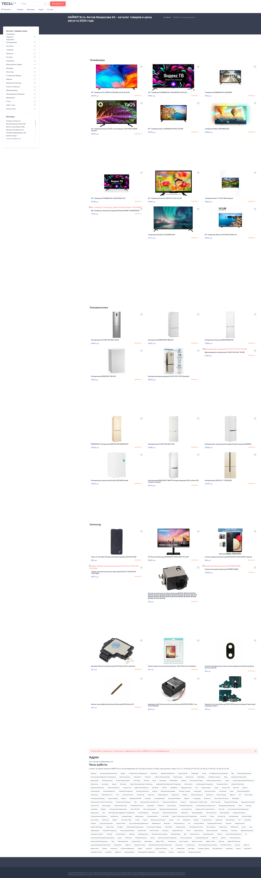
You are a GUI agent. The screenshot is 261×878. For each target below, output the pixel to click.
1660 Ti (188, 830)
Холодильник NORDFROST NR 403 (103, 376)
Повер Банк (181, 852)
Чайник (123, 798)
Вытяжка (236, 787)
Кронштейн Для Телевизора (167, 838)
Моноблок (155, 787)
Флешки (146, 780)
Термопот (148, 777)
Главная (20, 9)
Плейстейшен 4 (163, 795)
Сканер (104, 848)
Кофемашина (156, 823)
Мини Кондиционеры (244, 773)
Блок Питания (154, 830)
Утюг (196, 787)
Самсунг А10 (95, 805)
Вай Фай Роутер (226, 845)
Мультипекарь (221, 795)
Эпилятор (234, 830)
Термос (140, 848)
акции (227, 780)
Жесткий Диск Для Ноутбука (207, 845)
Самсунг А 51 (127, 787)
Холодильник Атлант (196, 827)
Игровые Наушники (194, 852)
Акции (40, 9)
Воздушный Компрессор (227, 805)
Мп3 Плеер (168, 827)
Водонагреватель (109, 791)
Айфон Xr (246, 845)
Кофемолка (186, 820)
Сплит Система (216, 802)
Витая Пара (248, 795)
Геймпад (132, 834)
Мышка (238, 848)
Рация (204, 773)
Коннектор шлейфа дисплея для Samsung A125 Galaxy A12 (112, 704)
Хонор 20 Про (171, 805)
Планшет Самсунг (184, 791)
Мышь (226, 777)
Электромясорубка (243, 791)
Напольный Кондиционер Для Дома (102, 838)
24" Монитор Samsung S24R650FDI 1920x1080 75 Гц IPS (168, 557)
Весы (154, 780)
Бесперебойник (159, 798)
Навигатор (105, 820)
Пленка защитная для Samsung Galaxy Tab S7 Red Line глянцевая (172, 666)
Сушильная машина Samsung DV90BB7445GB (221, 569)
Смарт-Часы (10, 105)
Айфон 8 (232, 795)
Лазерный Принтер (202, 838)
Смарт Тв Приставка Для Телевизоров (184, 816)
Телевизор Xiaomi (222, 784)
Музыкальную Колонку (158, 820)
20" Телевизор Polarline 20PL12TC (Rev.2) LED (165, 198)
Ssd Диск (120, 827)
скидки (171, 820)
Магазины (31, 9)
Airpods (219, 834)
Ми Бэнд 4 (207, 798)
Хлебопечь (154, 773)
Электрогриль (95, 791)
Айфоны (103, 809)
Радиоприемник (208, 834)
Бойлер (154, 791)
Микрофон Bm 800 (135, 798)
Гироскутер (94, 784)
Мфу (232, 773)
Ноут (250, 827)
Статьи (50, 9)
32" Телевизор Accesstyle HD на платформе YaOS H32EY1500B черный (114, 129)
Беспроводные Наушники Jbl (205, 805)
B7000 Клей (234, 827)
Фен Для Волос (217, 848)
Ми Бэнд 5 (123, 784)
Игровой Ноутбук (139, 845)
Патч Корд (136, 780)
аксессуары (94, 820)
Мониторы (128, 838)
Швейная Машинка (247, 830)
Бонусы (171, 852)
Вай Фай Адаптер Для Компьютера (160, 845)
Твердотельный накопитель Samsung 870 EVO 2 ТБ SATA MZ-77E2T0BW (113, 572)
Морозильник (198, 830)
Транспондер (177, 777)
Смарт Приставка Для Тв (234, 834)
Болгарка (165, 830)
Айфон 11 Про (160, 841)
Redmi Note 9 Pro (107, 795)
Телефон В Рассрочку (126, 791)
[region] (21, 129)
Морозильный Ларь (120, 805)
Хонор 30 (203, 816)
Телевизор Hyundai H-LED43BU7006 (161, 235)
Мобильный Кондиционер (135, 827)
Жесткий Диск (224, 812)
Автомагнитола (211, 812)
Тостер (137, 820)
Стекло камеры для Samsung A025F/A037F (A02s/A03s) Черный (228, 557)
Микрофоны (118, 845)
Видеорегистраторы (248, 802)
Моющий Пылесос (141, 838)
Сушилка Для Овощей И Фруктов (243, 780)
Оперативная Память (123, 780)
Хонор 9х (229, 823)
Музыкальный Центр (97, 787)
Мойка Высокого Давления (146, 852)
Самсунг (93, 823)
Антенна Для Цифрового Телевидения (103, 777)
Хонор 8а (148, 798)
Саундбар (94, 809)
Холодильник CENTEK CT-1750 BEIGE (218, 480)
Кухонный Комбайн (174, 798)
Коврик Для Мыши (96, 827)
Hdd (103, 812)
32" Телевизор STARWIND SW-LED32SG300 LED (108, 198)
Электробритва (143, 812)
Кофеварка (195, 773)
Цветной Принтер (113, 787)
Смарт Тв (215, 838)
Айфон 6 (187, 798)
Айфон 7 (115, 820)
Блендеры (162, 780)
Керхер (196, 820)
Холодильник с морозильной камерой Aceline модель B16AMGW (228, 444)
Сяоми (216, 787)
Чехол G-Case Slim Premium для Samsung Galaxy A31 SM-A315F (114, 557)
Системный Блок (186, 809)
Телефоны (162, 852)
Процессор (155, 812)
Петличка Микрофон (127, 848)
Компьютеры (142, 830)
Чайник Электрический (162, 777)
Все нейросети (57, 4)
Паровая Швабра (197, 812)
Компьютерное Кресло (170, 812)
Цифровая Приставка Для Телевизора (168, 784)
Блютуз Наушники (186, 838)
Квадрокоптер (240, 823)
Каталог (7, 9)
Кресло (245, 787)
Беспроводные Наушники (204, 784)
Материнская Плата (137, 805)
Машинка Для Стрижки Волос (205, 809)
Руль (117, 795)
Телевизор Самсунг (239, 812)
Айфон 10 (118, 852)
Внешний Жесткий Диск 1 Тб (149, 802)
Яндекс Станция (197, 841)
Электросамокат (124, 777)
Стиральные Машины (98, 798)
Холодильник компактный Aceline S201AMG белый (109, 480)
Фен (135, 802)
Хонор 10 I (149, 848)
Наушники (229, 848)
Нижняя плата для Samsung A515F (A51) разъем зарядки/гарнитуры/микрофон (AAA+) (230, 705)
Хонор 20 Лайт (135, 809)
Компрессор (190, 777)
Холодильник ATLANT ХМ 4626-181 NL (105, 340)
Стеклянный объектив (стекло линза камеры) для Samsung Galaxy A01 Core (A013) (229, 667)
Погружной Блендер (231, 802)
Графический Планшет (214, 823)
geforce (223, 838)
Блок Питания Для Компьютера (238, 809)
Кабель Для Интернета (214, 780)
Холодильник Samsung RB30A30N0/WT (219, 340)
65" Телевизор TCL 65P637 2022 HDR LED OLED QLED (110, 92)
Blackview (167, 823)
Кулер (120, 838)
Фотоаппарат (211, 827)
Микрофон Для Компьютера (168, 809)
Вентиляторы (230, 820)
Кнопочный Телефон (196, 780)
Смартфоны (201, 777)
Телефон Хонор (181, 827)
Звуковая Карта (143, 834)
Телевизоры (172, 841)
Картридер (197, 791)
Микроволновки (107, 780)
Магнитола (209, 795)
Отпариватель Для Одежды (219, 773)
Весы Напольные (212, 830)
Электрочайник (199, 823)
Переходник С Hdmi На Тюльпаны (102, 802)
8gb (185, 834)
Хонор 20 (221, 809)
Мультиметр (188, 784)
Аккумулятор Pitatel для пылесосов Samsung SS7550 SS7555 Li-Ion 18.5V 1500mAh (172, 705)
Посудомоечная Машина (99, 816)
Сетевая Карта (121, 834)
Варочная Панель (161, 848)
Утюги (8, 101)
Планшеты (113, 848)
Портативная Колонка (221, 798)
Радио (145, 820)
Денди (114, 784)
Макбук (184, 795)
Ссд (172, 848)
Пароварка (150, 805)
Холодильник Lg (179, 823)
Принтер (221, 841)
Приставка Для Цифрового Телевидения (121, 812)
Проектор (151, 795)
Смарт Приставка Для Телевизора (141, 784)
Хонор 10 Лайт (121, 823)
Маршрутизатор (186, 787)
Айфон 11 (128, 845)
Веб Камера (148, 841)
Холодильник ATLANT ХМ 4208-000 (161, 444)
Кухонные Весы (129, 852)
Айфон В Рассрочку (234, 841)
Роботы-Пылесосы (13, 87)
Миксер (183, 780)
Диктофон (191, 848)
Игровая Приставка (237, 784)
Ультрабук (247, 820)
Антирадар (197, 798)
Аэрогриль (219, 820)
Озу (189, 823)
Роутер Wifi (164, 816)
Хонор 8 (237, 845)
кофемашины (95, 830)
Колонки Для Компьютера (108, 773)
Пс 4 (240, 795)
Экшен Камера (113, 798)
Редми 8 (183, 802)
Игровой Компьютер (186, 805)
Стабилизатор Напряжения (138, 773)
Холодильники (233, 816)
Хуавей (123, 773)
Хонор (244, 827)
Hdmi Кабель (174, 780)
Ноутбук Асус (190, 845)
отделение (222, 791)
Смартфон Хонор (96, 852)
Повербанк (174, 787)
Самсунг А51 (226, 787)
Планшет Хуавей (203, 848)
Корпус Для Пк (183, 773)
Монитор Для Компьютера (118, 809)
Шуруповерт (95, 780)
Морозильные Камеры (168, 791)
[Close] (255, 751)
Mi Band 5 (161, 805)
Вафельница (139, 816)
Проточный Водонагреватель (138, 823)
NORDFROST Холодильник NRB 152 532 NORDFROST (110, 444)
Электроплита (194, 834)
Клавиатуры (181, 848)
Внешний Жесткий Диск (160, 834)
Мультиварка (106, 805)
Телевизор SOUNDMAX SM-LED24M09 (218, 92)
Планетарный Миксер (127, 830)
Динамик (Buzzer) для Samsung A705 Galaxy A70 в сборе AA (113, 666)
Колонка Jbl (221, 816)
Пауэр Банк (175, 795)
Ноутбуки (108, 852)
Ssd (178, 820)
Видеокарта (95, 812)
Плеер (212, 816)
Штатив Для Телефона (154, 827)
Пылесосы (224, 830)
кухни (232, 791)
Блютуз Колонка (210, 791)
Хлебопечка (114, 816)
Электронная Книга (142, 791)
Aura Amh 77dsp (126, 820)
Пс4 (239, 820)
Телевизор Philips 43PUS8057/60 (217, 129)
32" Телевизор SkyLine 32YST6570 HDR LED (221, 235)
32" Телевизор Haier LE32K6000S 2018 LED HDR (165, 129)
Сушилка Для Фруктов (169, 802)
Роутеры (248, 805)
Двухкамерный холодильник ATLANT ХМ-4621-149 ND (225, 352)
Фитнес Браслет (234, 838)
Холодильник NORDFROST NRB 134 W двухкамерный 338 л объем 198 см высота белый (173, 481)
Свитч (240, 805)
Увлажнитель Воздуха (123, 802)
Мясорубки (235, 798)
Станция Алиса (207, 820)
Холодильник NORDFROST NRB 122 (160, 340)
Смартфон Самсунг (97, 834)
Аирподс (94, 773)
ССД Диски (10, 61)
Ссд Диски (105, 784)
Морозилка (179, 845)
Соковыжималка (152, 816)
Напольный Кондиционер (99, 841)
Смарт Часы (110, 827)
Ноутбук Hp (140, 795)
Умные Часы (94, 848)
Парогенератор (123, 841)
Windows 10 (184, 812)
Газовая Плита (136, 841)
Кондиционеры (127, 816)
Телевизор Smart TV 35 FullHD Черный (219, 198)
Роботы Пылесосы (197, 795)
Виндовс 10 (247, 848)
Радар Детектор (177, 830)
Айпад (152, 838)
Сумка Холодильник (106, 823)
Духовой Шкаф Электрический (101, 845)
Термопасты (223, 827)
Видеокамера (206, 787)
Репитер (109, 834)
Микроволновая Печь (168, 773)
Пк (246, 834)
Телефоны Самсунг (214, 777)
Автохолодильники (149, 809)
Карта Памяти (183, 841)
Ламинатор (94, 795)
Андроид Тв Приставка (238, 777)
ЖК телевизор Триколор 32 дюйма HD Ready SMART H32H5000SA (115, 211)
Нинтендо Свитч (128, 795)
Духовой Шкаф (246, 816)
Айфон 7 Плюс (210, 841)
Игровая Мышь (175, 834)
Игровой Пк (137, 777)
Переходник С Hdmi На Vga (198, 802)
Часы (112, 841)
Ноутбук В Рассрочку (110, 830)
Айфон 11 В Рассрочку (142, 787)
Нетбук (164, 787)
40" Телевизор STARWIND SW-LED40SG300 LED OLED (167, 92)
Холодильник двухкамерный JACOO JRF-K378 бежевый (168, 376)
